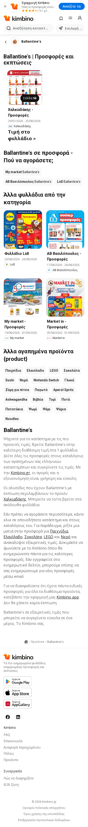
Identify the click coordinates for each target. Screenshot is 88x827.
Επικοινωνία (13, 741)
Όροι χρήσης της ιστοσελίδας (44, 814)
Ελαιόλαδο (35, 370)
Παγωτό (41, 390)
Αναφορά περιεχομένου (22, 747)
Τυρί (52, 399)
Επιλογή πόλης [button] (74, 28)
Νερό (24, 380)
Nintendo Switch (46, 380)
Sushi (9, 380)
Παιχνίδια (13, 370)
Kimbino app (68, 597)
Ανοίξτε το (72, 6)
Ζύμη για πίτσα (17, 390)
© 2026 (44, 802)
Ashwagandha (16, 399)
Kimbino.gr (20, 472)
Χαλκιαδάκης (15, 499)
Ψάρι (46, 409)
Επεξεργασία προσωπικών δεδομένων (44, 820)
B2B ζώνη (11, 784)
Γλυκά (69, 380)
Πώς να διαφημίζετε (19, 778)
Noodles (12, 419)
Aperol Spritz (63, 390)
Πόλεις (9, 753)
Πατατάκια (14, 409)
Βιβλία (38, 399)
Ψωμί (33, 409)
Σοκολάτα (72, 370)
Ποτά (65, 399)
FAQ (7, 734)
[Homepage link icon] (26, 642)
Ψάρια (61, 409)
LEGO (54, 370)
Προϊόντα (11, 760)
